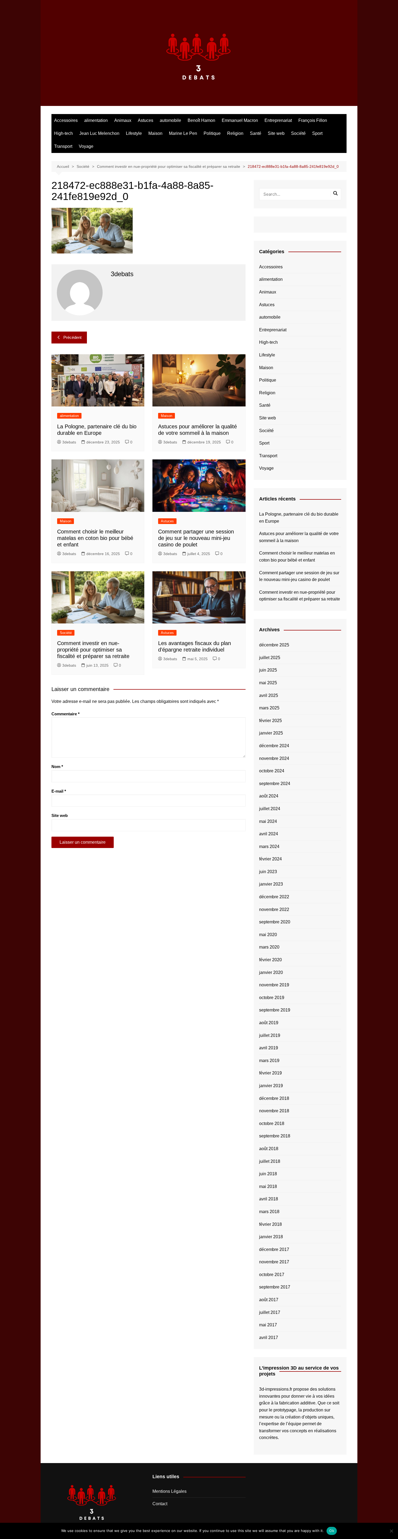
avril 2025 (268, 695)
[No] (391, 1531)
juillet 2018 (269, 1161)
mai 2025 (268, 682)
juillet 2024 (269, 808)
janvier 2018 (271, 1236)
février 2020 (270, 959)
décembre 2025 (274, 645)
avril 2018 (268, 1199)
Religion (235, 133)
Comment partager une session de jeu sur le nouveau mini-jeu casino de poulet (196, 538)
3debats (69, 442)
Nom (57, 766)
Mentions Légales (169, 1491)
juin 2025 (268, 670)
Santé (255, 133)
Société (298, 133)
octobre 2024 (271, 771)
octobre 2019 (271, 997)
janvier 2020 (271, 972)
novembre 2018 (274, 1111)
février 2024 (270, 859)
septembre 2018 (274, 1136)
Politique (212, 133)
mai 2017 (268, 1325)
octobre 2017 (271, 1274)
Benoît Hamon (201, 120)
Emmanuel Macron (240, 120)
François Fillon (312, 120)
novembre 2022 (274, 909)
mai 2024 (268, 821)
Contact (159, 1503)
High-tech (63, 133)
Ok (331, 1530)
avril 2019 (268, 1048)
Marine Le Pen (183, 133)
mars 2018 (269, 1211)
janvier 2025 (271, 733)
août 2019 (268, 1022)
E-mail (58, 791)
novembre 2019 (274, 985)
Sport (317, 133)
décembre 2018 (274, 1098)
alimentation (96, 120)
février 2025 (270, 720)
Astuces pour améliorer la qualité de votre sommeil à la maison (299, 537)
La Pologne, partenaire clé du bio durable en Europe (298, 517)
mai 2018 (268, 1186)
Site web (276, 133)
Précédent (72, 337)
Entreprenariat (278, 120)
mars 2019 (269, 1060)
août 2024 (268, 796)
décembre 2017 (274, 1249)
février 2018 (270, 1224)
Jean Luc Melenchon (99, 133)
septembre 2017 (274, 1287)
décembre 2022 (274, 896)
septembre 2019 (274, 1010)
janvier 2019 (271, 1085)
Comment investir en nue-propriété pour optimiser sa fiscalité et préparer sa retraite (93, 649)
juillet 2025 (269, 657)
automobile (170, 120)
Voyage (86, 146)
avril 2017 (268, 1337)
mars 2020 (269, 947)
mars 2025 (269, 708)
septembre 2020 (274, 922)
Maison (155, 133)
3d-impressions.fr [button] (275, 1389)
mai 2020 (268, 934)
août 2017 (268, 1299)
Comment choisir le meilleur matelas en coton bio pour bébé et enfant (95, 538)
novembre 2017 (274, 1262)
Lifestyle (134, 133)
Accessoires (66, 120)
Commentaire (65, 714)
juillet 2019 (269, 1035)
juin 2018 (268, 1173)
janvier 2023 (271, 884)
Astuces (145, 120)
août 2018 (268, 1148)
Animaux (122, 120)
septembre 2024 (274, 783)
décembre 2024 (274, 745)
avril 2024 (268, 834)
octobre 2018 (271, 1123)
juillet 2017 (269, 1312)
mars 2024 (269, 846)
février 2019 (270, 1073)
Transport (63, 146)
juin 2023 (268, 871)
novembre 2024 (274, 758)
